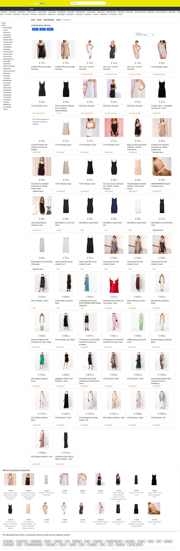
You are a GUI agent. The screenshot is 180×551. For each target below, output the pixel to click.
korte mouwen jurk (140, 12)
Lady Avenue (130, 541)
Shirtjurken (34, 14)
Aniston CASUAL (22, 541)
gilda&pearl (98, 541)
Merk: (35, 29)
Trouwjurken (88, 14)
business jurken (42, 12)
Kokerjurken (121, 12)
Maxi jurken (172, 12)
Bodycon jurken (31, 12)
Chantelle (58, 541)
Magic (151, 541)
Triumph (72, 544)
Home (32, 9)
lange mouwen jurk (162, 12)
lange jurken (151, 12)
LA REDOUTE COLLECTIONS (114, 541)
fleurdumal (77, 541)
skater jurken (42, 14)
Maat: (42, 29)
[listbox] (144, 34)
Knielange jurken (111, 12)
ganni (87, 541)
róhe (19, 544)
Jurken (6, 30)
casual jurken (52, 12)
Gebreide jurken (80, 12)
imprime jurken (91, 12)
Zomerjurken (113, 14)
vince (102, 544)
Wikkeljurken (104, 14)
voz (110, 544)
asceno (47, 541)
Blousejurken (21, 12)
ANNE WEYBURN (36, 541)
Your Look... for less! (135, 544)
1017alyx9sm (8, 541)
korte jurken (130, 12)
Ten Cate (62, 544)
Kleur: (50, 29)
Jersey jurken (101, 12)
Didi (67, 541)
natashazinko (8, 544)
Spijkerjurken (51, 14)
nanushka (168, 541)
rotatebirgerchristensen (34, 544)
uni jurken (96, 14)
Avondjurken (12, 12)
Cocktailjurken (61, 12)
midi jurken (6, 75)
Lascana (141, 541)
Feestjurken (71, 12)
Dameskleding (7, 27)
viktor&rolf (92, 544)
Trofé (82, 544)
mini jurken (8, 14)
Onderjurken (17, 14)
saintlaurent (51, 544)
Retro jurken (25, 14)
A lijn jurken (4, 12)
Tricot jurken (79, 14)
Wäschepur (120, 544)
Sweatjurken (70, 14)
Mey (159, 541)
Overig (120, 14)
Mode (4, 25)
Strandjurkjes (60, 14)
